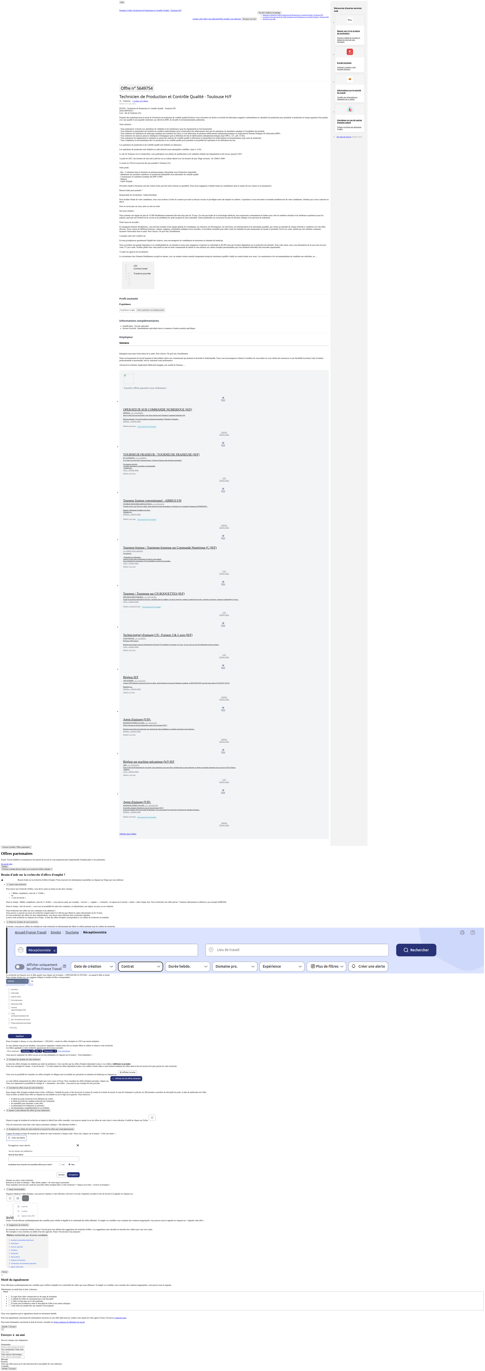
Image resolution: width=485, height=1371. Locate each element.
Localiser (296, 17)
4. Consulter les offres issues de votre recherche (25, 1088)
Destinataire (5, 1344)
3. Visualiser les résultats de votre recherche (23, 1059)
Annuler (5, 1327)
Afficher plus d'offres (127, 834)
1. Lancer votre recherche (16, 884)
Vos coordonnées (8, 1349)
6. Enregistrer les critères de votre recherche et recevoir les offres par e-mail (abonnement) (40, 1129)
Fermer (4, 866)
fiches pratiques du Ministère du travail (69, 1322)
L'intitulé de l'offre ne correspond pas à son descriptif (32, 1299)
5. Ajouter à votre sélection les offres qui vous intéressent (28, 1110)
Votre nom (19, 1349)
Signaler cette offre (269, 19)
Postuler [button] (150, 10)
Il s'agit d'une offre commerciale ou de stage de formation (34, 1297)
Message (4, 1359)
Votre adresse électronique (11, 1354)
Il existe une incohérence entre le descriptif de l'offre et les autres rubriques (40, 1303)
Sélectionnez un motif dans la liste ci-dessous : (19, 1289)
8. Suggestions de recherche (17, 1225)
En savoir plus (6, 864)
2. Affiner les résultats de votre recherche (22, 922)
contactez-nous (120, 1318)
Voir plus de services (343, 137)
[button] (216, 19)
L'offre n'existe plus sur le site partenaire (27, 1301)
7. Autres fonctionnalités (16, 1189)
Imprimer (293, 15)
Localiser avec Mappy (140, 101)
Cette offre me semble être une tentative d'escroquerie (32, 1306)
